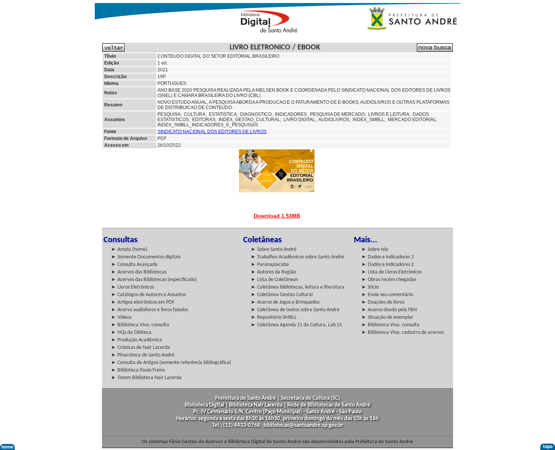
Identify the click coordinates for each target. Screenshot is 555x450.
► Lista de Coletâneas (274, 280)
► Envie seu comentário (387, 295)
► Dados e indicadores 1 (387, 257)
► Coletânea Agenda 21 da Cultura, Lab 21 (296, 325)
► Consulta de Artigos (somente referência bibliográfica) (171, 363)
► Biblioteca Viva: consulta (140, 325)
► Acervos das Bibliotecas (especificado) (154, 280)
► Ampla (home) (129, 249)
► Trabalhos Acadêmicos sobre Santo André (297, 257)
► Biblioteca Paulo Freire (138, 370)
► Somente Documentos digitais (145, 257)
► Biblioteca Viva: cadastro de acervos (402, 332)
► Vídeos (121, 317)
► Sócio (370, 287)
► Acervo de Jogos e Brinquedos (285, 302)
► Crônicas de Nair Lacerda (140, 347)
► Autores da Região (273, 272)
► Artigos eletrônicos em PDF (142, 302)
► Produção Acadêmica (136, 340)
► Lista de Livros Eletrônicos (391, 272)
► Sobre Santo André (273, 249)
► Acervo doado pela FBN (389, 310)
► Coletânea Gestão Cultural (282, 295)
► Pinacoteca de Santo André (142, 355)
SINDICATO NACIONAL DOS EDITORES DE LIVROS (212, 131)
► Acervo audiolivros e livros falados (149, 310)
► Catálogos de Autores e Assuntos (148, 295)
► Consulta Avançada (134, 264)
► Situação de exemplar (387, 317)
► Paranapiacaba (270, 264)
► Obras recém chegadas (388, 280)
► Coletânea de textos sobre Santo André (295, 310)
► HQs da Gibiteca (131, 332)
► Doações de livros (382, 302)
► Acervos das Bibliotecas (138, 272)
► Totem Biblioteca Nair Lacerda (146, 378)
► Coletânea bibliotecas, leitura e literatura (297, 287)
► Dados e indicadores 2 (387, 264)
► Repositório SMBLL (274, 317)
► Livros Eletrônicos (132, 287)
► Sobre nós (374, 249)
